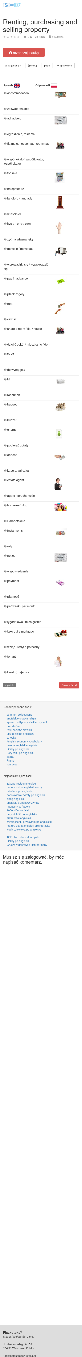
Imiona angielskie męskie (22, 745)
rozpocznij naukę (25, 52)
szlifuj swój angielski (19, 818)
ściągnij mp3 (14, 65)
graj (48, 65)
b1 (8, 768)
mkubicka (58, 36)
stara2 (10, 757)
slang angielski (15, 799)
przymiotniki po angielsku (22, 814)
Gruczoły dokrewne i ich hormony (27, 845)
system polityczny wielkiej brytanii (27, 722)
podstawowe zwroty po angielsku (26, 795)
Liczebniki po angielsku (21, 734)
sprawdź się (65, 65)
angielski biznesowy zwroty (23, 802)
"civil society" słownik (19, 730)
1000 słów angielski (18, 810)
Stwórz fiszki (69, 685)
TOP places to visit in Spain (23, 837)
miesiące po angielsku (20, 791)
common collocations (19, 714)
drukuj (33, 65)
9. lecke (11, 737)
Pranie (10, 760)
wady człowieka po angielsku (24, 829)
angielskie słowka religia (21, 718)
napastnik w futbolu (18, 806)
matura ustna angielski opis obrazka (28, 825)
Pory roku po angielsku (20, 753)
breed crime (14, 726)
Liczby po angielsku (18, 749)
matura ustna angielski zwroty (25, 787)
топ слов (12, 764)
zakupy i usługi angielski (21, 783)
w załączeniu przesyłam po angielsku (29, 822)
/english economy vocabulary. (24, 741)
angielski (9, 685)
